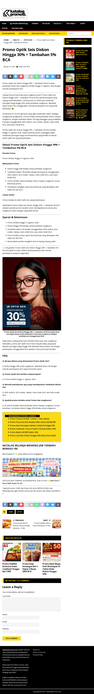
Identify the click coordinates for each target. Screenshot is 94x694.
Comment (6, 596)
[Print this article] (31, 76)
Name (4, 614)
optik (19, 512)
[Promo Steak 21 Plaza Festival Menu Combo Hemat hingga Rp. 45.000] (70, 113)
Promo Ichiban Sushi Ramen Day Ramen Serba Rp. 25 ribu (82, 101)
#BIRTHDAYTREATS (38, 33)
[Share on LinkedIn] (15, 76)
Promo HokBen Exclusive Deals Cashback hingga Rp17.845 (10, 567)
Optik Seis (22, 66)
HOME (4, 23)
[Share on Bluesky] (52, 76)
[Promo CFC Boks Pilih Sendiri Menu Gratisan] (70, 54)
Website (5, 629)
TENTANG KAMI (17, 28)
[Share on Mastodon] (42, 76)
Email (4, 621)
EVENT (82, 23)
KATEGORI (46, 23)
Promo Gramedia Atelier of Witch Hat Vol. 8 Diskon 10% (82, 77)
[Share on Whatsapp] (37, 76)
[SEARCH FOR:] (79, 33)
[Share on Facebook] (5, 76)
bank (11, 512)
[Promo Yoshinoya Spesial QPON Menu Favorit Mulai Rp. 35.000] (70, 89)
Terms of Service (39, 652)
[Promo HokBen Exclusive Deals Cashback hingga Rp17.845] (11, 552)
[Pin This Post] (21, 76)
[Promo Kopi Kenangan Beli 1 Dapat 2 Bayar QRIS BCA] (32, 552)
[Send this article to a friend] (26, 76)
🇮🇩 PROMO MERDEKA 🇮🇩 (19, 23)
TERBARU (35, 23)
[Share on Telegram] (47, 76)
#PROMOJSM (23, 33)
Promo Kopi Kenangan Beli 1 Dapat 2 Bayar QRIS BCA (30, 567)
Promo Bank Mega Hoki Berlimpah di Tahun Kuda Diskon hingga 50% (51, 568)
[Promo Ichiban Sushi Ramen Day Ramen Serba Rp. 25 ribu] (70, 101)
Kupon (4, 28)
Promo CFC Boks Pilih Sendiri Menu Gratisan (82, 52)
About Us (36, 650)
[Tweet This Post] (10, 76)
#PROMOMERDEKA (8, 33)
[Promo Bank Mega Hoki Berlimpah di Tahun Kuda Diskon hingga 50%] (51, 552)
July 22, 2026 (10, 66)
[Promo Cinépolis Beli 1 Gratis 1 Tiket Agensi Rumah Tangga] (70, 66)
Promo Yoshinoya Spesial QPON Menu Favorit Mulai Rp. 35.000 (82, 90)
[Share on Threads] (58, 76)
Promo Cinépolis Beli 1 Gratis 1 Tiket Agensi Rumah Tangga (82, 65)
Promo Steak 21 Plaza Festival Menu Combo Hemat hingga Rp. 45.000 (82, 114)
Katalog (57, 23)
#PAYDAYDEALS (54, 33)
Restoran (70, 23)
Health (16, 40)
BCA (28, 66)
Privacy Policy (38, 655)
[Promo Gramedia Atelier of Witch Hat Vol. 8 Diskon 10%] (70, 77)
